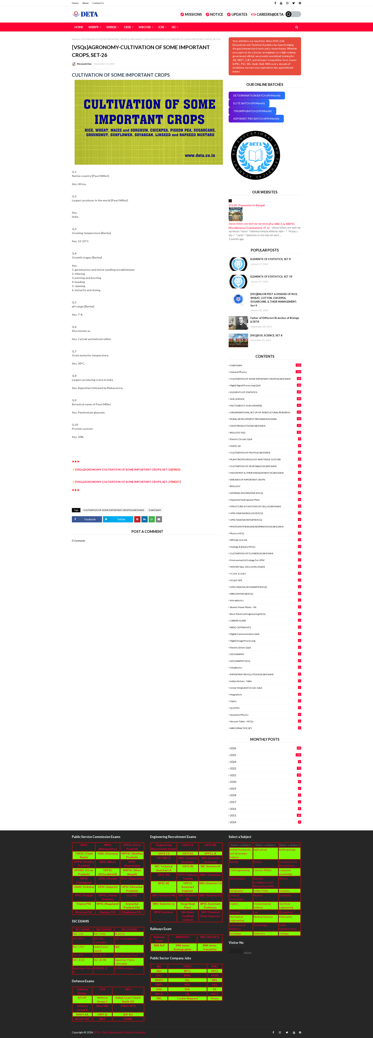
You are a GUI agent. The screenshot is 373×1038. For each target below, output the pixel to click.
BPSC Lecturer (163, 912)
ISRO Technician (210, 874)
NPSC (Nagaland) (108, 903)
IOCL (159, 975)
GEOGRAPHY (265, 654)
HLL (187, 980)
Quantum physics (265, 714)
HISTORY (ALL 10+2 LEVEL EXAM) (265, 566)
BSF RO (128, 1014)
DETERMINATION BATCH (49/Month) (256, 95)
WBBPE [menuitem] (93, 27)
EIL (215, 989)
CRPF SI (102, 1014)
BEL (159, 966)
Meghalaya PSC (132, 912)
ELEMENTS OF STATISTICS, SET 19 (271, 276)
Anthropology (287, 849)
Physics (258, 895)
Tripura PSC (84, 903)
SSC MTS (78, 938)
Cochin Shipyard (187, 998)
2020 (265, 781)
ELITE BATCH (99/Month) (249, 103)
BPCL (187, 971)
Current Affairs (262, 870)
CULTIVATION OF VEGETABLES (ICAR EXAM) (265, 466)
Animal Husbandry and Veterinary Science (240, 853)
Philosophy (285, 916)
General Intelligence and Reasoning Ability (264, 882)
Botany (257, 861)
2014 (265, 822)
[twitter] (293, 3)
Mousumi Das (84, 63)
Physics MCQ (265, 533)
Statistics (259, 933)
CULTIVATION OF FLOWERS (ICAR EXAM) (265, 553)
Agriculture (260, 849)
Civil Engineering (239, 870)
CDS (102, 989)
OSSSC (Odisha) (83, 886)
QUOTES (265, 707)
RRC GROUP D (209, 937)
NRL (159, 998)
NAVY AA (82, 1014)
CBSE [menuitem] (127, 27)
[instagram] (287, 3)
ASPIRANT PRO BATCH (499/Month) (256, 118)
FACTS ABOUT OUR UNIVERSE (265, 405)
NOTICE (216, 14)
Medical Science (263, 916)
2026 (265, 748)
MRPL (159, 984)
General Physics (265, 371)
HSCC (215, 993)
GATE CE (187, 845)
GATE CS (163, 853)
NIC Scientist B (210, 866)
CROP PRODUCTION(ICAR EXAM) (265, 425)
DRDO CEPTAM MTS (265, 627)
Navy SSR (102, 1006)
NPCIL (159, 993)
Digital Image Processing (265, 640)
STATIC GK (265, 445)
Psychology (260, 925)
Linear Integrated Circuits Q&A (265, 687)
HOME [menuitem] (78, 27)
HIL (187, 993)
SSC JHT (78, 955)
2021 (265, 775)
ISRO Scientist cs (164, 903)
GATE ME (210, 845)
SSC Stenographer (126, 938)
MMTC (159, 980)
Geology (234, 912)
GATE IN (187, 866)
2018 (265, 795)
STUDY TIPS (265, 580)
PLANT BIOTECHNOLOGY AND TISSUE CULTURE (265, 459)
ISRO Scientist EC (210, 895)
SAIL (187, 989)
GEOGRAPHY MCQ (265, 660)
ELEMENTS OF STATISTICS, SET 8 (270, 259)
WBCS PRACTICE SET (265, 728)
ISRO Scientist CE (210, 883)
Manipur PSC (107, 912)
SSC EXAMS (82, 929)
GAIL (159, 989)
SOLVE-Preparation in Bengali (247, 205)
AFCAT (82, 997)
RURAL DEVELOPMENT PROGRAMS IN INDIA (265, 418)
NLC (159, 971)
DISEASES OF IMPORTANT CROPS (265, 479)
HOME (128, 1019)
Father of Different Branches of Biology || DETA (274, 319)
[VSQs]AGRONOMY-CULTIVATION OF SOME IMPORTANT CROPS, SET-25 (123, 469)
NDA (128, 989)
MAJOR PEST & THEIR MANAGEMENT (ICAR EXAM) (265, 472)
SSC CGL (78, 933)
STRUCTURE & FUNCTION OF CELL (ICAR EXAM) (265, 506)
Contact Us (98, 3)
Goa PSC (132, 895)
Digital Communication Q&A (265, 633)
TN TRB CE (164, 858)
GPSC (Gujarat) (108, 886)
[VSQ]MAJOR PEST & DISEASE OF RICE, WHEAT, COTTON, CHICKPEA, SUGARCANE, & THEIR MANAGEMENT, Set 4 (274, 299)
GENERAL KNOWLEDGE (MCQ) (265, 492)
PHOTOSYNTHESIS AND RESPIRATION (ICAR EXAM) (265, 526)
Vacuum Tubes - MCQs (265, 721)
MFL (214, 980)
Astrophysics (265, 600)
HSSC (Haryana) (108, 853)
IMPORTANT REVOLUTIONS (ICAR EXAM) (265, 674)
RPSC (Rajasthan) (132, 878)
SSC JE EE (79, 959)
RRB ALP (159, 945)
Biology (233, 861)
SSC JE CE (100, 955)
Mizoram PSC (83, 912)
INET (102, 1019)
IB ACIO (120, 933)
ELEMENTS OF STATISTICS (265, 392)
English (233, 903)
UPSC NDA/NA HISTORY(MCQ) (265, 519)
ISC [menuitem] (174, 27)
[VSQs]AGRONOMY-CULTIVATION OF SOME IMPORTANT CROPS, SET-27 (123, 481)
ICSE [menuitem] (161, 27)
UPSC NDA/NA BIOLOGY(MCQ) (265, 513)
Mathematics (237, 878)
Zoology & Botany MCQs (265, 546)
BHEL (214, 966)
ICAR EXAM (155, 510)
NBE (117, 946)
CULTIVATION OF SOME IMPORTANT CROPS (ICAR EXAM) (111, 39)
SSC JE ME (100, 959)
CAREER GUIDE (265, 620)
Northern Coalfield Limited (188, 915)
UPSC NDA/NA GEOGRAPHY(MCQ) (265, 586)
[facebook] (275, 3)
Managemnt (286, 912)
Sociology (235, 933)
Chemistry (285, 895)
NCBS (214, 975)
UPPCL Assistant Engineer (187, 886)
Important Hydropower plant (265, 499)
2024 (265, 761)
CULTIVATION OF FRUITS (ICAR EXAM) (265, 452)
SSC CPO (78, 946)
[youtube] (281, 3)
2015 (265, 815)
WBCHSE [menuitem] (145, 27)
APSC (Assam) (108, 878)
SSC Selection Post (126, 955)
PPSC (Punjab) (84, 895)
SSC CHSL (100, 933)
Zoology (284, 933)
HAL (214, 984)
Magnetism (265, 694)
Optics (265, 701)
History (283, 878)
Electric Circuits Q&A (265, 439)
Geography (236, 890)
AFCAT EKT (82, 1019)
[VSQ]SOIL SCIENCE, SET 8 (266, 335)
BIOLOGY (265, 486)
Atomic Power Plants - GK (265, 607)
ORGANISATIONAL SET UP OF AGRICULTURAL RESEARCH (265, 412)
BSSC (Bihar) (108, 861)
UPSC (83, 845)
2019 (265, 788)
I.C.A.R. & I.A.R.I (265, 573)
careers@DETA (270, 14)
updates (239, 14)
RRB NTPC (182, 937)
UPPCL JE (210, 853)
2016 (265, 808)
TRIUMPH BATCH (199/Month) (252, 111)
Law (255, 912)
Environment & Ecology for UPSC (265, 560)
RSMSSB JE (100, 968)
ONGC (187, 966)
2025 (265, 755)
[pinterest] (299, 3)
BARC (187, 975)
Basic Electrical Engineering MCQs (265, 613)
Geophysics (265, 667)
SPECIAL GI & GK (265, 539)
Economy (284, 890)
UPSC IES (164, 874)
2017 (265, 802)
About (85, 3)
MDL (187, 984)
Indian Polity (260, 890)
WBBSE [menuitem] (111, 27)
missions (193, 14)
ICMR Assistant (124, 968)
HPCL (214, 971)
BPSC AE (163, 883)
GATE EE (187, 853)
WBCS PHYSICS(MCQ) (265, 593)
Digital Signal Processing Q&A (265, 385)
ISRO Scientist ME (163, 895)
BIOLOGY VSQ (265, 432)
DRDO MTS (128, 1006)
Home (75, 3)
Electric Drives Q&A (265, 647)
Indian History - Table (265, 681)
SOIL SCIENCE (265, 398)
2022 (265, 768)
